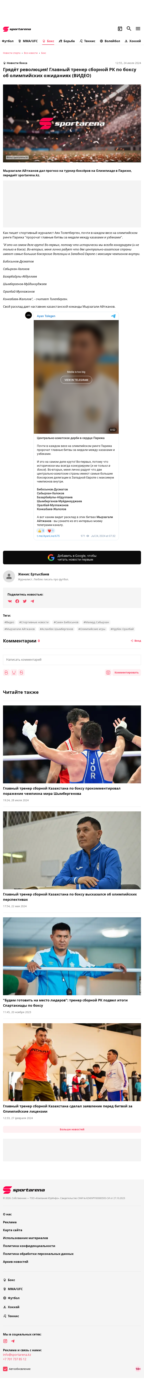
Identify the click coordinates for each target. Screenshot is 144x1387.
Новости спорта (11, 53)
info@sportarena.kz (17, 1355)
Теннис (89, 41)
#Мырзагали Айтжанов (19, 629)
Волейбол (112, 41)
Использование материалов (25, 1238)
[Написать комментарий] (72, 660)
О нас (7, 1214)
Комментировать (127, 672)
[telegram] (12, 1341)
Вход (137, 640)
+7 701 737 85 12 (14, 1359)
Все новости (31, 53)
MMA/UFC (30, 41)
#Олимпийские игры (91, 629)
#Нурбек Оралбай (122, 629)
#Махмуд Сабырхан (96, 622)
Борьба (69, 41)
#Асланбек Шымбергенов (56, 629)
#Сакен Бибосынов (66, 622)
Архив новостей (15, 1262)
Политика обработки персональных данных (38, 1254)
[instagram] (5, 1341)
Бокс (50, 41)
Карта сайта (12, 1230)
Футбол (14, 1298)
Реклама (10, 1222)
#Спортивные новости (34, 622)
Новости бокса (17, 63)
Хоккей (135, 41)
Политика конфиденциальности (29, 1246)
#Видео (9, 622)
